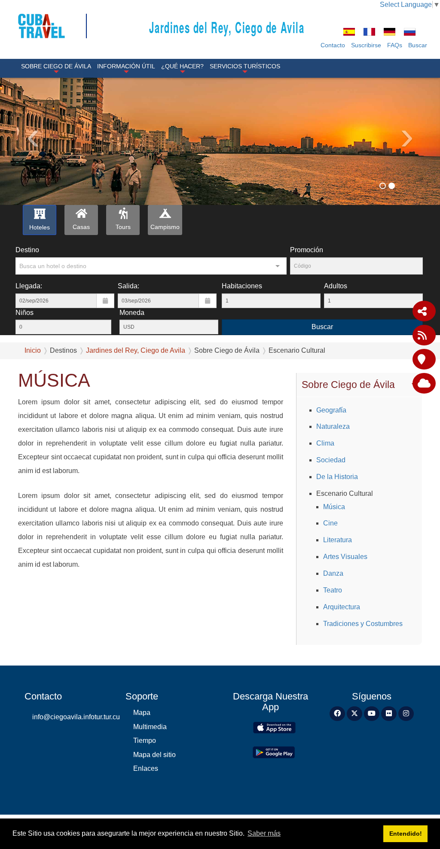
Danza (333, 573)
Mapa (141, 712)
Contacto (333, 45)
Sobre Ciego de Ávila (56, 66)
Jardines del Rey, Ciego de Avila (226, 27)
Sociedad (330, 460)
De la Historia (337, 476)
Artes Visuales (345, 556)
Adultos (335, 286)
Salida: (128, 286)
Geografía (331, 410)
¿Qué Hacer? (182, 66)
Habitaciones (242, 286)
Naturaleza (333, 426)
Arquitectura (341, 607)
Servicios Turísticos (245, 66)
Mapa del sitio (154, 754)
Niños (24, 312)
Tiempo (144, 740)
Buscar (417, 45)
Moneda (131, 312)
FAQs (394, 45)
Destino (27, 249)
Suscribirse (366, 45)
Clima (325, 443)
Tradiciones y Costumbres (363, 623)
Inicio (32, 350)
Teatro (332, 590)
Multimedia (150, 726)
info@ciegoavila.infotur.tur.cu (72, 717)
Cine (330, 523)
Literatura (337, 540)
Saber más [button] (264, 833)
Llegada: (28, 286)
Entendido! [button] (405, 833)
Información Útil (126, 66)
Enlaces (145, 768)
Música (334, 506)
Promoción (306, 249)
